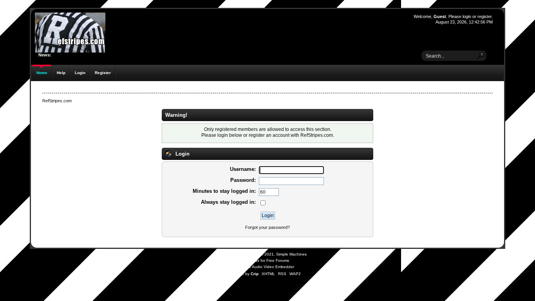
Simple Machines (291, 254)
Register (103, 73)
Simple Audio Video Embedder (266, 267)
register (484, 16)
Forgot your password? (267, 227)
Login (80, 73)
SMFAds (251, 260)
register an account (269, 135)
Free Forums (277, 260)
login (467, 16)
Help (61, 73)
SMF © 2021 (262, 254)
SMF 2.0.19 (237, 254)
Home (41, 73)
